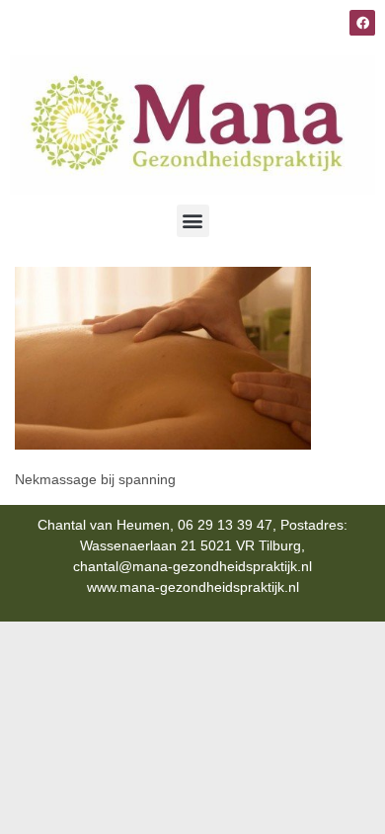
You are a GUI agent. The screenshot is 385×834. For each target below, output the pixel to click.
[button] (193, 221)
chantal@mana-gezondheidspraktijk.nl (192, 566)
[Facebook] (362, 23)
